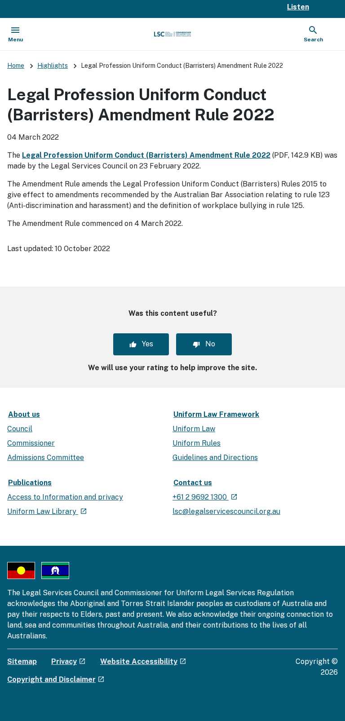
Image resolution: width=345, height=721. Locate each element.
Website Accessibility (143, 661)
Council (19, 429)
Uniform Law (193, 429)
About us (24, 414)
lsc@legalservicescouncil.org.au (226, 511)
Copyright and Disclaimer (56, 679)
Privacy (68, 661)
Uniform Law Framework (216, 414)
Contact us (192, 482)
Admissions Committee (45, 457)
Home (15, 65)
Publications (30, 482)
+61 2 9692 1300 (205, 497)
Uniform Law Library (47, 511)
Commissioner (31, 443)
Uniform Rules (196, 443)
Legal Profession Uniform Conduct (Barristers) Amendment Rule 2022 (146, 155)
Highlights (52, 65)
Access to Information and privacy (65, 497)
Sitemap (22, 661)
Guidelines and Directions (215, 457)
